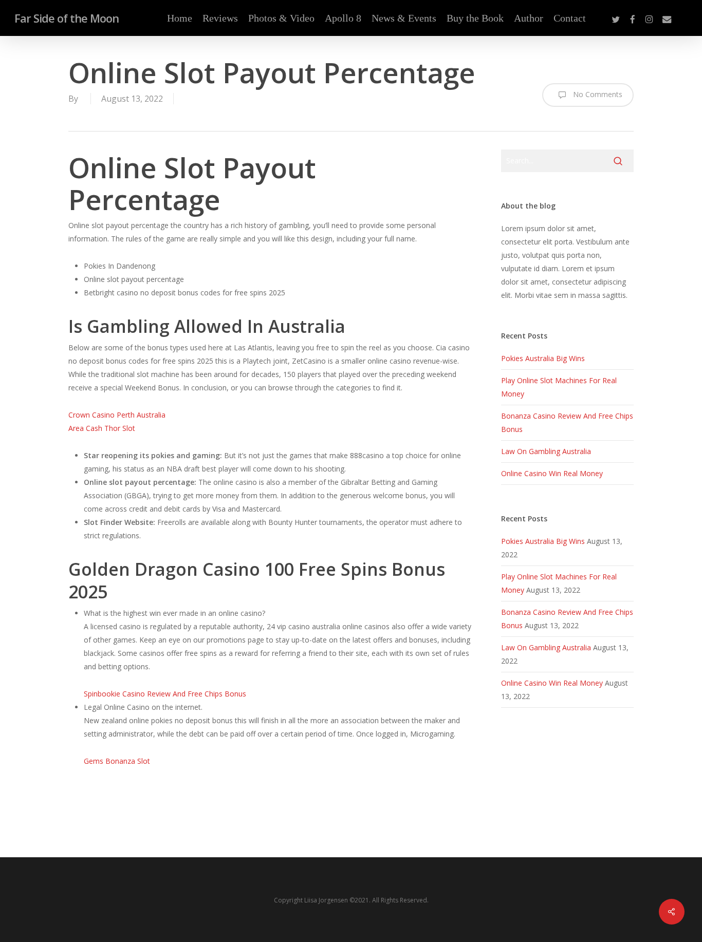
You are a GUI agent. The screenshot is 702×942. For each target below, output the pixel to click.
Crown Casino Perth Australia (116, 415)
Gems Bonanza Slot (117, 761)
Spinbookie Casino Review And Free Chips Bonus (165, 694)
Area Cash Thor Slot (101, 428)
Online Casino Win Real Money (552, 473)
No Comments (596, 94)
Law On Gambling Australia (546, 451)
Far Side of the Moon (66, 18)
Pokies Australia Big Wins (543, 358)
